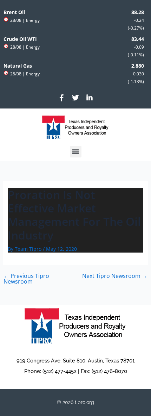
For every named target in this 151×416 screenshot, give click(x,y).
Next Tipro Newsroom (114, 276)
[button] (75, 151)
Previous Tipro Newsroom (26, 278)
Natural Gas (18, 65)
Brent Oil (14, 12)
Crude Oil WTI (20, 39)
